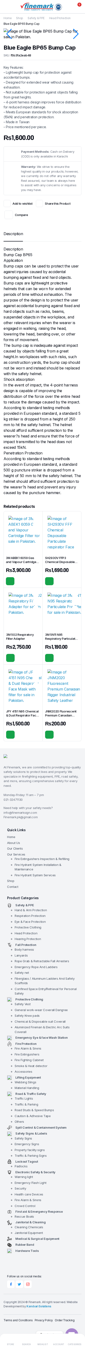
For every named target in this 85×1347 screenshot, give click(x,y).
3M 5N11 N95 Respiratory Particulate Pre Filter (61, 638)
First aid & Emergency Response (39, 1211)
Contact (12, 887)
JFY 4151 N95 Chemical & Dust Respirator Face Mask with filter (22, 715)
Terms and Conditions (18, 1320)
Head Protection (60, 18)
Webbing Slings (25, 1082)
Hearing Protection (28, 939)
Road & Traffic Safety (30, 1094)
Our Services (16, 854)
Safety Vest (22, 1004)
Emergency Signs (27, 1144)
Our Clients (15, 848)
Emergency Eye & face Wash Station (41, 1037)
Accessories (23, 1071)
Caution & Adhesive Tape (33, 1116)
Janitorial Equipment (29, 1233)
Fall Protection (25, 945)
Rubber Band (24, 1244)
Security (20, 1188)
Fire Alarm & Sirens (28, 1048)
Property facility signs (30, 1150)
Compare (21, 215)
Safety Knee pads (27, 1015)
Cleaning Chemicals (29, 1227)
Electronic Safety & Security (35, 1172)
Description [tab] (13, 233)
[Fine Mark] (42, 7)
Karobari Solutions (38, 1306)
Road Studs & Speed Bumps (34, 1110)
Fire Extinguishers (27, 1054)
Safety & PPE (36, 18)
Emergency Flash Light (30, 1183)
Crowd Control (25, 1206)
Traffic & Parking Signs (31, 1155)
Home (8, 18)
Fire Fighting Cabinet (29, 1060)
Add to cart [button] (10, 581)
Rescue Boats (24, 1216)
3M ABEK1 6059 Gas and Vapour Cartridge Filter (21, 562)
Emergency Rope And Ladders (36, 967)
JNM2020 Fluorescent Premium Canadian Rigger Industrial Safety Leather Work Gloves (61, 717)
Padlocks (21, 1166)
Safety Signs (23, 1138)
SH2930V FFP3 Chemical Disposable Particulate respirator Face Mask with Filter (60, 564)
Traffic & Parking (26, 1104)
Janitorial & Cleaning (30, 1222)
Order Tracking (65, 1320)
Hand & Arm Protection (31, 910)
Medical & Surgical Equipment (37, 1239)
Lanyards (21, 955)
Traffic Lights (24, 1098)
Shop (19, 18)
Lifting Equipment (28, 1077)
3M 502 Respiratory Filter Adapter (20, 636)
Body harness (24, 949)
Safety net (22, 972)
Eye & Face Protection (30, 921)
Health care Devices (29, 1194)
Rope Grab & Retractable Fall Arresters (42, 961)
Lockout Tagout (26, 1161)
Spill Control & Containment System (41, 1127)
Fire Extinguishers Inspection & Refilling (42, 859)
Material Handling (27, 1088)
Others (19, 1121)
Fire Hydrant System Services (35, 875)
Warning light (24, 1177)
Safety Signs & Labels (31, 1133)
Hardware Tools (27, 1251)
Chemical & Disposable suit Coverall (40, 1021)
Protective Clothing (28, 927)
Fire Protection (25, 1044)
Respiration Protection (30, 916)
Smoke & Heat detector (31, 1066)
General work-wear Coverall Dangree (41, 1010)
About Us (13, 843)
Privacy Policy (44, 1320)
